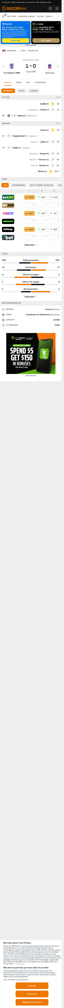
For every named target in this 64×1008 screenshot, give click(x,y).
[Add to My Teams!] (3, 66)
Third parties (19, 964)
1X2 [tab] (5, 185)
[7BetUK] (8, 237)
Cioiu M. (34, 165)
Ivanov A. (35, 142)
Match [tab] (7, 82)
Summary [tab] (8, 91)
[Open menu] (57, 8)
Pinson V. (44, 109)
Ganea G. (26, 148)
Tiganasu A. (33, 109)
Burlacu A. (44, 165)
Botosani (49, 72)
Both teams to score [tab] (41, 185)
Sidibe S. (16, 148)
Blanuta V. (32, 115)
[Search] (50, 8)
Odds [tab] (18, 82)
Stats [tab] (21, 91)
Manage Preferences (32, 1002)
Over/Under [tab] (18, 185)
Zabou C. (44, 142)
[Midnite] (8, 221)
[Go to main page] (16, 8)
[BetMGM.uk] (8, 205)
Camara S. (34, 153)
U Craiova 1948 (12, 72)
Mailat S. (33, 159)
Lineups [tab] (34, 91)
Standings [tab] (40, 82)
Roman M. (44, 153)
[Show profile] (11, 66)
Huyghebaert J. (19, 136)
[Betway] (8, 229)
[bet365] (8, 197)
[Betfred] (8, 213)
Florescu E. (43, 159)
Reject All (31, 994)
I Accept (32, 986)
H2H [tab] (28, 82)
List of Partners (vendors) (15, 980)
